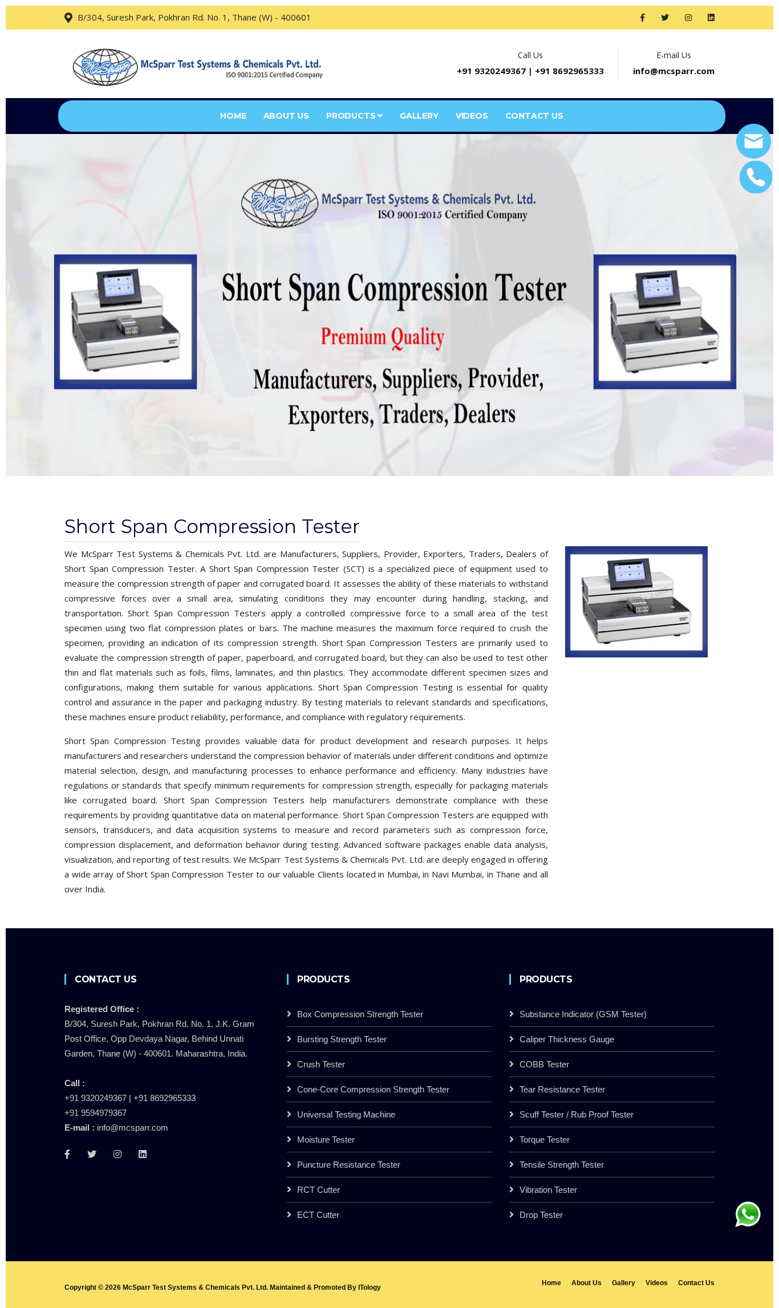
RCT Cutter (318, 1190)
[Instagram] (117, 1154)
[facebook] (643, 17)
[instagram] (689, 17)
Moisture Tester (326, 1139)
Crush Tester (321, 1064)
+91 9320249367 (491, 70)
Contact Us (534, 116)
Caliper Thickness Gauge (567, 1039)
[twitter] (666, 17)
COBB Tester (544, 1064)
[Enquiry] (753, 140)
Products (352, 116)
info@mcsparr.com (674, 70)
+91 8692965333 (569, 70)
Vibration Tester (548, 1190)
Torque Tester (545, 1139)
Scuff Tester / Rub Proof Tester (577, 1114)
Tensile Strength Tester (562, 1164)
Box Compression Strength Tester (360, 1014)
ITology (369, 1287)
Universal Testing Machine (346, 1114)
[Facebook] (67, 1154)
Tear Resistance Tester (562, 1089)
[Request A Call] (754, 176)
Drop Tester (541, 1215)
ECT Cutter (318, 1215)
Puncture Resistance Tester (348, 1164)
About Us (286, 116)
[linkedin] (711, 17)
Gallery (419, 116)
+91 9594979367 (95, 1113)
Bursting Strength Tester (342, 1039)
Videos (472, 116)
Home (233, 116)
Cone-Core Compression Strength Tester (373, 1089)
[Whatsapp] (747, 1213)
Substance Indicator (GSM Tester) (583, 1014)
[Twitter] (92, 1154)
